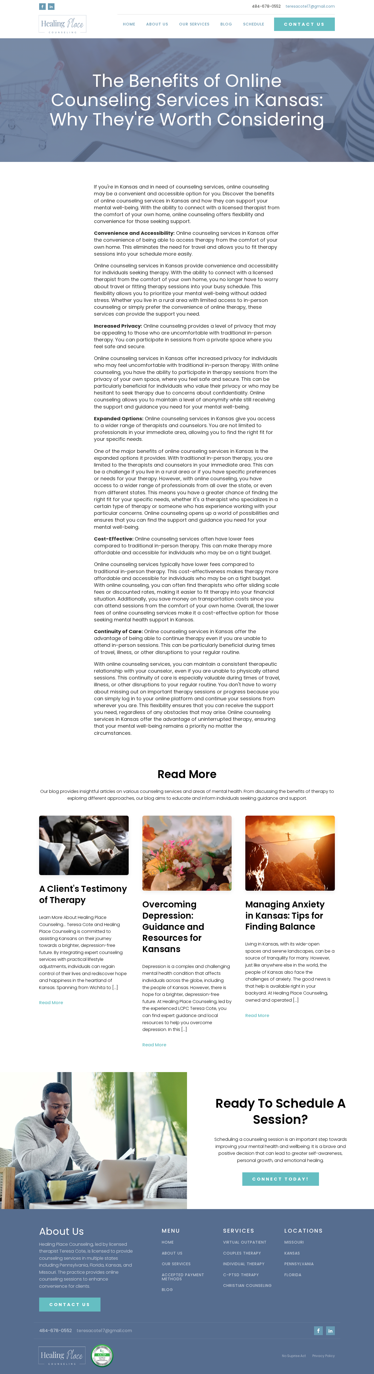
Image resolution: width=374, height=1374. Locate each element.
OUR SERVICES (176, 1264)
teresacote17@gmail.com (310, 6)
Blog (226, 24)
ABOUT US (172, 1253)
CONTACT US (304, 24)
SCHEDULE (253, 24)
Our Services (194, 24)
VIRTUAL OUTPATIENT (245, 1242)
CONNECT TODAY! (280, 1179)
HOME (129, 24)
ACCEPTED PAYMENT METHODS (183, 1277)
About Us (157, 24)
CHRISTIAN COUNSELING (247, 1286)
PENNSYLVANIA (299, 1264)
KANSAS (292, 1253)
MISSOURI (294, 1242)
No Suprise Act (294, 1355)
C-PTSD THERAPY (241, 1275)
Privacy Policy (323, 1355)
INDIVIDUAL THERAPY (244, 1264)
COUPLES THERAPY (242, 1253)
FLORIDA (292, 1275)
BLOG (167, 1290)
